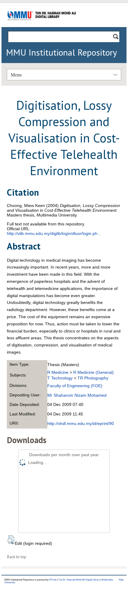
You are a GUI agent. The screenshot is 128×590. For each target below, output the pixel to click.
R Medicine (57, 372)
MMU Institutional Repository (61, 52)
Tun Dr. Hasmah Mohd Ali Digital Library (79, 579)
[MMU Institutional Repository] (41, 26)
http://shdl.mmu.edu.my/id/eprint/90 (80, 423)
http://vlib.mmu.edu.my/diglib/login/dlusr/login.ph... (54, 233)
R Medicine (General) (93, 372)
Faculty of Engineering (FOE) (74, 385)
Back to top (16, 556)
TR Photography (92, 378)
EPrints (53, 579)
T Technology (60, 378)
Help (121, 579)
